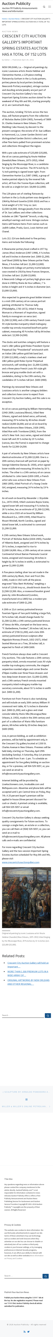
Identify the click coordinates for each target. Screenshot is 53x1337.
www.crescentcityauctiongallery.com (20, 862)
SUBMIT (35, 1297)
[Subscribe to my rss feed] (25, 1331)
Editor (7, 60)
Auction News (14, 18)
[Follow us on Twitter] (28, 1331)
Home (4, 18)
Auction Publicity (21, 1324)
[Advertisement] (26, 1049)
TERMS (10, 1303)
